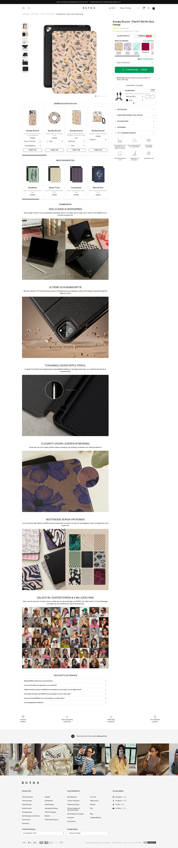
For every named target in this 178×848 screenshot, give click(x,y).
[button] (121, 28)
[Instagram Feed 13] (25, 759)
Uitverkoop (25, 823)
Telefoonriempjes (50, 812)
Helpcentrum (94, 800)
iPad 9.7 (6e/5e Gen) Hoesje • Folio (32, 191)
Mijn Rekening (72, 797)
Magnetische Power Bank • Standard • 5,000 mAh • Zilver (76, 134)
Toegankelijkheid (95, 817)
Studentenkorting (73, 804)
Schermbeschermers (51, 819)
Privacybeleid (105, 842)
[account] (148, 8)
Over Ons (93, 797)
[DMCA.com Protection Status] (149, 843)
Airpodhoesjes (27, 804)
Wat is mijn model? (147, 59)
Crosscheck (76, 188)
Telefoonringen (27, 800)
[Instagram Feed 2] (121, 759)
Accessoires (26, 819)
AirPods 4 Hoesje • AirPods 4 (98, 133)
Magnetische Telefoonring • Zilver (54, 134)
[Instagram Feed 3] (153, 759)
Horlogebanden (27, 812)
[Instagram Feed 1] (89, 759)
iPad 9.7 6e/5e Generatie (48, 14)
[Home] (89, 8)
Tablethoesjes (26, 14)
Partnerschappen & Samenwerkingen (73, 809)
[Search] (29, 8)
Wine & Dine (98, 188)
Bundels (144, 36)
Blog (91, 814)
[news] (143, 8)
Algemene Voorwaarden (93, 842)
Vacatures (70, 817)
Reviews (92, 804)
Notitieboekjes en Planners (31, 816)
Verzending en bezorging (75, 814)
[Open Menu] (23, 8)
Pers (91, 808)
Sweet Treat (54, 188)
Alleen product (123, 36)
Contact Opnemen (73, 800)
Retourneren (71, 821)
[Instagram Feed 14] (57, 759)
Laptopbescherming (51, 808)
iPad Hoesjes (35, 14)
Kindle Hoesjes (27, 808)
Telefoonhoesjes (27, 797)
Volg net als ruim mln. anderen (92, 736)
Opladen (47, 797)
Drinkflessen (49, 800)
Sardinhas (32, 188)
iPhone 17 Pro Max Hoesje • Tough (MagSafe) (32, 134)
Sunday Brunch (32, 131)
